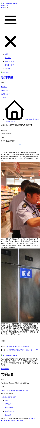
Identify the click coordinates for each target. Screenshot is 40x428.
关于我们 (4, 87)
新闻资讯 (7, 77)
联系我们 (4, 97)
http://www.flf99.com (7, 390)
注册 (6, 5)
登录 (2, 5)
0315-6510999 (5, 397)
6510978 (13, 397)
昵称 (2, 7)
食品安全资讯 (5, 94)
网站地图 (20, 420)
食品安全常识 (5, 90)
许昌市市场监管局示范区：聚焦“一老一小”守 (22, 350)
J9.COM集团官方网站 (31, 119)
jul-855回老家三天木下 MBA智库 (18, 346)
